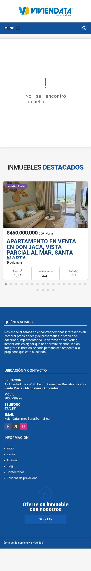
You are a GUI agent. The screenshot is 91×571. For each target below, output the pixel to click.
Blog (10, 466)
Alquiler (12, 460)
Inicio (10, 448)
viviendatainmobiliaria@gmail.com (28, 418)
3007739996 (13, 398)
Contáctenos (16, 472)
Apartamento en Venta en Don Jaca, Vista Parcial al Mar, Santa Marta (41, 250)
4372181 (10, 408)
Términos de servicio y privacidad (22, 542)
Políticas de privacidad (22, 478)
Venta (11, 454)
